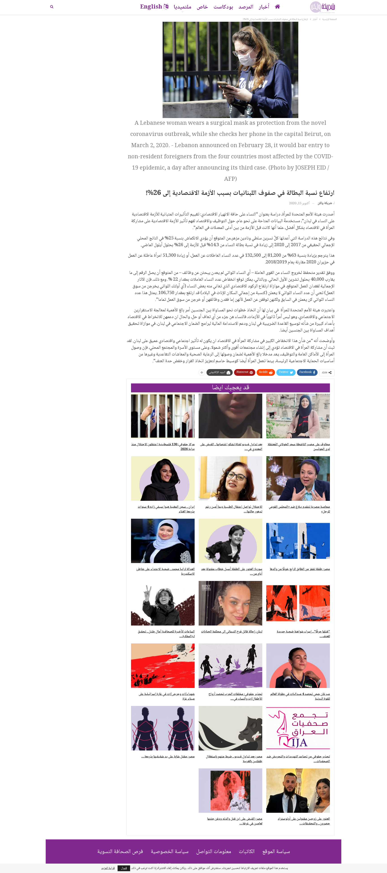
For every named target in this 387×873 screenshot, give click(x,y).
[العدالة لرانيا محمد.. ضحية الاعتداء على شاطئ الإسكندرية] (163, 541)
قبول (124, 868)
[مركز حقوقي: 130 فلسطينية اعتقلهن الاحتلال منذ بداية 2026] (163, 416)
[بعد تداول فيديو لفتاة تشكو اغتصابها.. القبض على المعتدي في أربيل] (230, 416)
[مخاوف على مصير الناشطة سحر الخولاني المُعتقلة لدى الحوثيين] (298, 416)
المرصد (246, 7)
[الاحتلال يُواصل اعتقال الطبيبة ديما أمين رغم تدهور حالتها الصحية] (230, 478)
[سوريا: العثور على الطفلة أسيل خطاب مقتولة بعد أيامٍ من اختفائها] (230, 541)
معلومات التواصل (213, 852)
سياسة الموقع (276, 852)
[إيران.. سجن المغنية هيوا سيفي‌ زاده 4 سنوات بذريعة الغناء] (163, 478)
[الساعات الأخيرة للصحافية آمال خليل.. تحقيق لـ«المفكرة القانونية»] (163, 603)
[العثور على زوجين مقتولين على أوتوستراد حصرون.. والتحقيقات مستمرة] (298, 790)
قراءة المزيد (108, 868)
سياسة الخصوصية (170, 852)
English (151, 7)
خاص (202, 7)
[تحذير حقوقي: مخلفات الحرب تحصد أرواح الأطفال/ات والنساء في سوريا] (230, 665)
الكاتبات (247, 852)
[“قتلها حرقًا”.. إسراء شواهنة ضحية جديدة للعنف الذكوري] (298, 603)
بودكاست (223, 7)
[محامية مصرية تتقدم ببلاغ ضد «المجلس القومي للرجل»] (298, 478)
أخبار (264, 7)
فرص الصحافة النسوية (120, 852)
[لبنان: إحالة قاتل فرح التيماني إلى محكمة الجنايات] (230, 603)
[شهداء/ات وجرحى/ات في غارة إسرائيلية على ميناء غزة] (163, 665)
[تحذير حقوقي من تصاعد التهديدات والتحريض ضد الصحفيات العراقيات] (298, 728)
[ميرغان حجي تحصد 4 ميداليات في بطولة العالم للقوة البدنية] (298, 665)
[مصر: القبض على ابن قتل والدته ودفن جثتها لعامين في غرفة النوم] (230, 790)
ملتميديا (182, 7)
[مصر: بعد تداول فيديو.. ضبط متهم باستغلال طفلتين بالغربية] (230, 728)
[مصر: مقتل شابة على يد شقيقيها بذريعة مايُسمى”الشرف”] (163, 728)
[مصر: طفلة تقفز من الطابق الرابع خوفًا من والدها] (298, 541)
